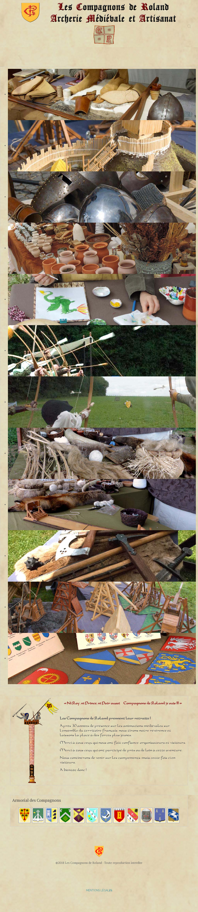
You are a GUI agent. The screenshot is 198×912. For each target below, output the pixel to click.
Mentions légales (99, 890)
